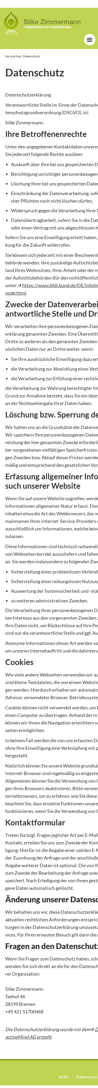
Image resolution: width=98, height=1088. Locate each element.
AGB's (64, 1076)
